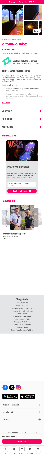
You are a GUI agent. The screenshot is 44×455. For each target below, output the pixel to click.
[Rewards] (22, 449)
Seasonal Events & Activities (22, 311)
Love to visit (7, 412)
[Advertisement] (22, 271)
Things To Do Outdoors (22, 324)
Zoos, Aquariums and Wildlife (22, 330)
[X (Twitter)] (12, 387)
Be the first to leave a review (11, 39)
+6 (38, 31)
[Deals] (13, 449)
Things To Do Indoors (22, 322)
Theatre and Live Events (22, 316)
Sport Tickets (22, 314)
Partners (6, 419)
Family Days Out (22, 303)
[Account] (30, 449)
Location (7, 110)
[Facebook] (5, 387)
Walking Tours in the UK (10, 236)
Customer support (10, 405)
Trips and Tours (22, 327)
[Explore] (5, 449)
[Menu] (38, 449)
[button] (11, 39)
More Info (7, 126)
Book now (22, 441)
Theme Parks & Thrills (22, 319)
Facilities (7, 118)
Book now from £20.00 (22, 191)
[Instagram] (18, 387)
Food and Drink (22, 305)
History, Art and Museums (22, 308)
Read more (6, 103)
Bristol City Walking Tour (13, 233)
